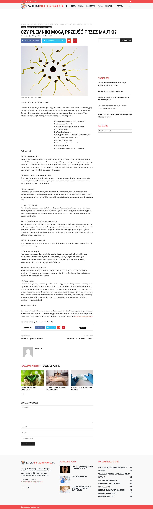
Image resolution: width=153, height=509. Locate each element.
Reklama (28, 1)
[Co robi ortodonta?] (65, 479)
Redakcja (27, 36)
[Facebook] (127, 1)
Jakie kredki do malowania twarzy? (79, 339)
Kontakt (35, 1)
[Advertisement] (76, 16)
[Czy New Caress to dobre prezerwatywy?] (57, 378)
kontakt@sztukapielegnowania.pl (32, 482)
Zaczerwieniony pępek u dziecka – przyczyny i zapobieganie (81, 488)
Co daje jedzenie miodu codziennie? (110, 91)
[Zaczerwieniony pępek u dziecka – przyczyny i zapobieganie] (65, 489)
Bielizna (101, 471)
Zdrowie (108, 6)
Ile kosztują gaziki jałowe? (32, 339)
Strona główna (25, 24)
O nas (22, 1)
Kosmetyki (90, 6)
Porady (120, 6)
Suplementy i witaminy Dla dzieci (111, 490)
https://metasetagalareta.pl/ (83, 316)
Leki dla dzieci (104, 487)
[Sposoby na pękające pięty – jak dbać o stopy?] (65, 469)
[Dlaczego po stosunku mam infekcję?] (82, 378)
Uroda (80, 6)
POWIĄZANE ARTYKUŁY (30, 366)
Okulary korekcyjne (106, 497)
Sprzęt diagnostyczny (107, 493)
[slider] (27, 321)
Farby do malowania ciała (108, 480)
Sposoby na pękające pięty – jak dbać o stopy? (82, 467)
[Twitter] (130, 1)
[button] (129, 6)
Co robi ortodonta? (79, 477)
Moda (100, 6)
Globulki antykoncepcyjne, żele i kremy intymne (39, 27)
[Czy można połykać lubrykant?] (32, 378)
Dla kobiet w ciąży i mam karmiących (112, 467)
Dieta (73, 6)
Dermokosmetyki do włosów (109, 484)
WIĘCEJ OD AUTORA (51, 366)
